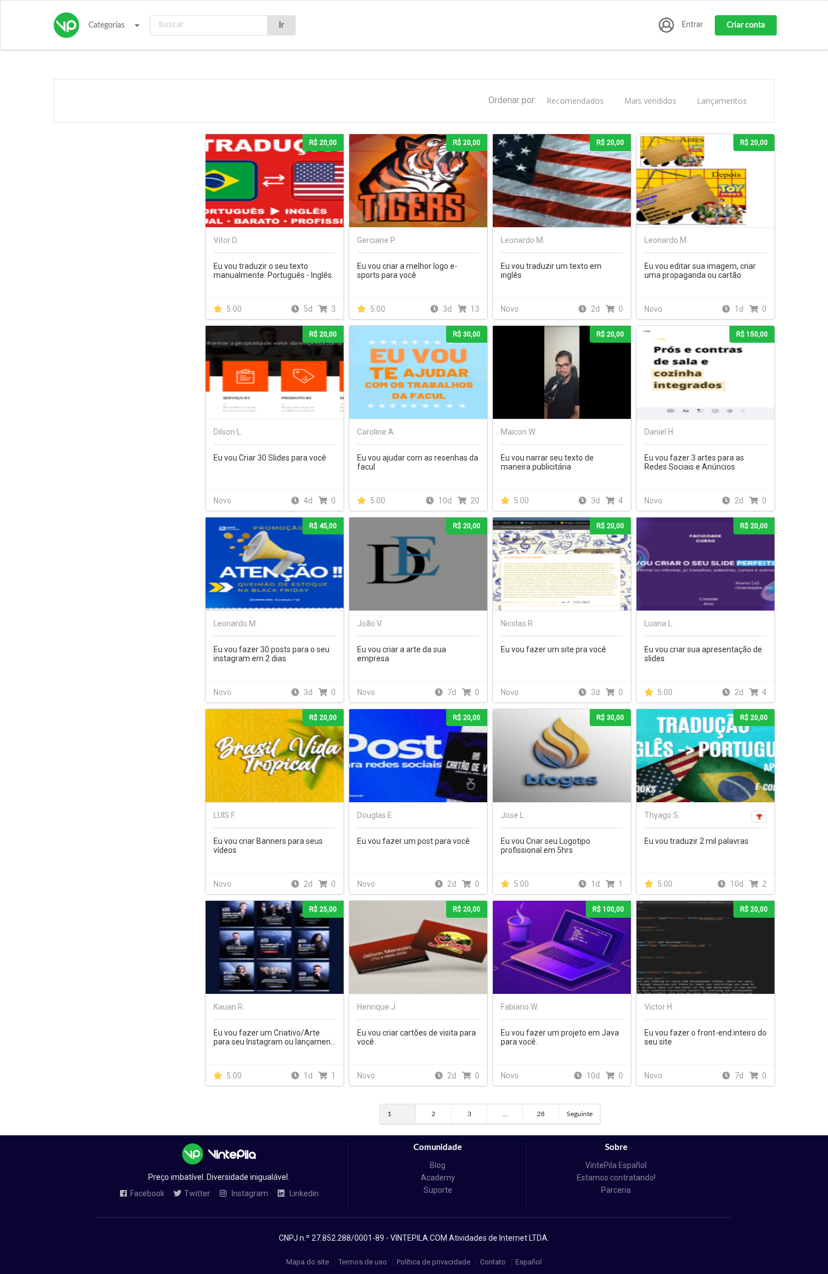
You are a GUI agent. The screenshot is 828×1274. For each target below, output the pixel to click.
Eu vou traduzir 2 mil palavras (696, 841)
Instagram (249, 1193)
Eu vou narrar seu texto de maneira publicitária (547, 462)
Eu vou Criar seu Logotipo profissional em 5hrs (545, 846)
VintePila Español (616, 1165)
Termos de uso (363, 1262)
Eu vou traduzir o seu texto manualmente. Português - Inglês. (273, 271)
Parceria (616, 1190)
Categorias (106, 25)
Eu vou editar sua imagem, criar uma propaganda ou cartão (700, 271)
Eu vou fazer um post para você (413, 841)
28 (541, 1114)
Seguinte (580, 1114)
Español (528, 1262)
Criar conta (746, 25)
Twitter (197, 1193)
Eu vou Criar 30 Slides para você (269, 457)
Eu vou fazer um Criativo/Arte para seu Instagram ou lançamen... (274, 1037)
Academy (438, 1177)
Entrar (692, 25)
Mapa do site (307, 1262)
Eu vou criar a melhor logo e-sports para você (407, 271)
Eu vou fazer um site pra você (553, 649)
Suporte (438, 1190)
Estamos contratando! (616, 1177)
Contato (493, 1262)
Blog (438, 1165)
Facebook (147, 1193)
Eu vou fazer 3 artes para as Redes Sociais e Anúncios (694, 462)
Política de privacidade (433, 1262)
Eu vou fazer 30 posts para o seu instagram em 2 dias (271, 654)
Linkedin (303, 1193)
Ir (281, 25)
